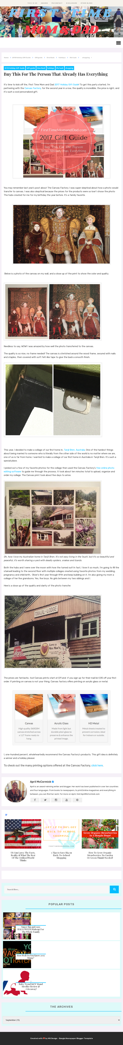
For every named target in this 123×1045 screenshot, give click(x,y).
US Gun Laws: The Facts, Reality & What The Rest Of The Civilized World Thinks (23, 856)
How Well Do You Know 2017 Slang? (31, 957)
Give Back (41, 68)
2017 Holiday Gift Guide (67, 84)
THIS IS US (32, 3)
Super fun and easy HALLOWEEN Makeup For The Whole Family (30, 929)
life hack (59, 68)
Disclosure (71, 3)
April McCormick (40, 781)
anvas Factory (33, 88)
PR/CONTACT (57, 3)
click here (97, 765)
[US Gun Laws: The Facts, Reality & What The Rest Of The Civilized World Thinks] (23, 834)
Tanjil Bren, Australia (74, 450)
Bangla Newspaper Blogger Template (76, 1038)
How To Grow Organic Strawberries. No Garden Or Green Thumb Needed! (100, 855)
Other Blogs (87, 3)
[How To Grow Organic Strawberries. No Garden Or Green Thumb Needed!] (100, 834)
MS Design (52, 1038)
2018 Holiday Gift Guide (14, 68)
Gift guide (31, 68)
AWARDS (44, 3)
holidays (50, 68)
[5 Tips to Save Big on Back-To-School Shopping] (61, 834)
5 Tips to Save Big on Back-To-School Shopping (61, 855)
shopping (69, 68)
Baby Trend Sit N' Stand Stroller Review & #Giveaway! (31, 987)
